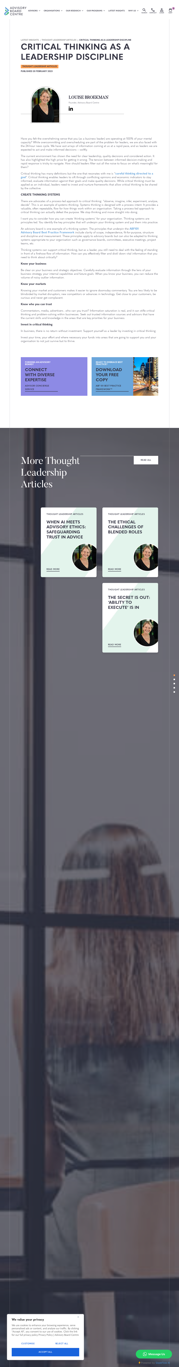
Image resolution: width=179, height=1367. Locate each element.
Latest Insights (116, 11)
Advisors (33, 11)
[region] (45, 1337)
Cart (171, 11)
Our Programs (94, 11)
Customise (28, 1344)
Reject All (61, 1344)
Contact (153, 13)
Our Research (73, 11)
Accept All (45, 1352)
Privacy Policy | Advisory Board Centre (58, 1335)
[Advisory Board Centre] (15, 11)
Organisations (52, 11)
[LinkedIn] (71, 109)
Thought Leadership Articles (59, 40)
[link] (41, 388)
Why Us (132, 11)
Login (161, 13)
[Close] (78, 1317)
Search (144, 13)
